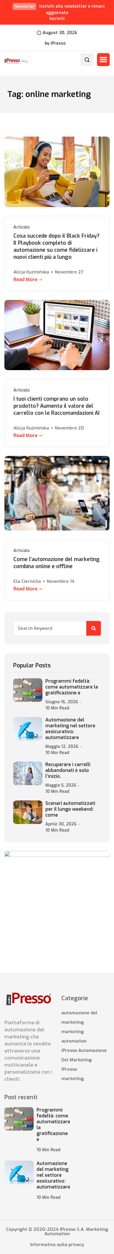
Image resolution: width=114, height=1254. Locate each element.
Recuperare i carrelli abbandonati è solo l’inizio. (67, 770)
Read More (25, 279)
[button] (103, 59)
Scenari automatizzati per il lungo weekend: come (70, 809)
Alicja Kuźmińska (31, 272)
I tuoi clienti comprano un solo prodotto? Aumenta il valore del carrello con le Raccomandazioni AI (56, 406)
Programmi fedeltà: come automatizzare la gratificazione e (71, 687)
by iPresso (55, 43)
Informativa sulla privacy (57, 1245)
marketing (72, 1079)
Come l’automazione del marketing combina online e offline (56, 563)
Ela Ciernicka (27, 581)
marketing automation (74, 1036)
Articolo (21, 227)
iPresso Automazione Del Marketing (84, 1055)
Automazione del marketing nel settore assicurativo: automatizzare (70, 729)
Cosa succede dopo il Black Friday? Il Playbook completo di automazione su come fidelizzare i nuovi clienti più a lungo (56, 246)
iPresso (69, 1069)
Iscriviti (57, 18)
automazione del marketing (79, 1017)
